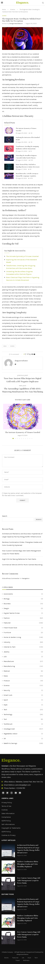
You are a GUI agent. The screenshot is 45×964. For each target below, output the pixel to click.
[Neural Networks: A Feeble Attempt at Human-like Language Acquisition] (9, 176)
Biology (23, 599)
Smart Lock (23, 695)
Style (23, 705)
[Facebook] (3, 792)
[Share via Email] (34, 354)
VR (23, 739)
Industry (23, 642)
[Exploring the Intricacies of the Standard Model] (9, 139)
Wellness (26, 960)
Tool (23, 719)
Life (23, 958)
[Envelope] (19, 792)
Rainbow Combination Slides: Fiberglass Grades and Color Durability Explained (27, 864)
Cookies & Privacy (8, 835)
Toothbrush (23, 724)
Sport (23, 700)
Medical (23, 671)
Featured (23, 623)
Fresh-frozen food (23, 628)
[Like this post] (25, 354)
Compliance (6, 817)
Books (6, 958)
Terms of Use (6, 806)
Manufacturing (23, 666)
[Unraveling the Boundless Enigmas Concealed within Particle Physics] (9, 158)
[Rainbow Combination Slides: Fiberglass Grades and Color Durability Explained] (8, 867)
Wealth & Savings (23, 743)
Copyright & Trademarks (11, 828)
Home (4, 9)
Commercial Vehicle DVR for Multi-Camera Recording (22, 565)
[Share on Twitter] (30, 354)
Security (23, 690)
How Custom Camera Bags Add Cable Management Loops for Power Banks (28, 880)
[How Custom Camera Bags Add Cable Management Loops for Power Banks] (8, 883)
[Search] (43, 3)
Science (12, 9)
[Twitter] (7, 792)
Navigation (25, 578)
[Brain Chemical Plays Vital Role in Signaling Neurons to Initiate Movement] (9, 167)
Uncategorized (23, 729)
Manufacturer (23, 661)
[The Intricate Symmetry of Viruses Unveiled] (9, 130)
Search (4, 516)
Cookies (5, 810)
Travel (18, 960)
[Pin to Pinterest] (32, 354)
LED (23, 657)
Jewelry (23, 652)
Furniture (23, 632)
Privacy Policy (7, 802)
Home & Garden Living (23, 637)
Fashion (23, 618)
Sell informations (8, 824)
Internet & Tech (23, 647)
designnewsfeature (15, 23)
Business (23, 604)
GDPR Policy (6, 821)
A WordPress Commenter (10, 578)
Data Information (8, 813)
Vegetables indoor (23, 734)
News (23, 676)
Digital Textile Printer (23, 613)
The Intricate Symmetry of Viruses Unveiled (22, 256)
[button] (5, 422)
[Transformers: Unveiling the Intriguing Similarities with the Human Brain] (9, 149)
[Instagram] (11, 792)
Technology (23, 714)
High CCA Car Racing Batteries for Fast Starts (19, 559)
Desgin (23, 608)
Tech (23, 710)
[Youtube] (15, 792)
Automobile (23, 594)
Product (23, 681)
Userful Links (7, 798)
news (5, 346)
